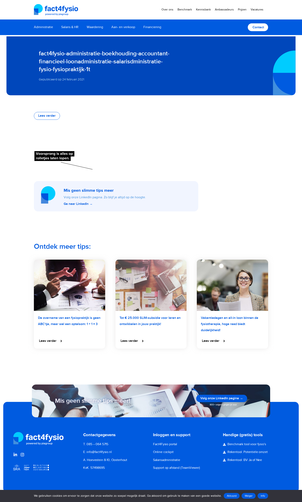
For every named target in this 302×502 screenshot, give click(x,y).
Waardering (95, 27)
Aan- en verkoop (123, 27)
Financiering (152, 27)
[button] (51, 341)
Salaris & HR (69, 27)
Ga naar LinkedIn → (78, 204)
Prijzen (242, 9)
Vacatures (257, 9)
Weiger (248, 495)
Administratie (43, 27)
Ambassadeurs (224, 9)
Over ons (167, 9)
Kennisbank (203, 9)
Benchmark (185, 9)
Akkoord (231, 495)
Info (263, 495)
